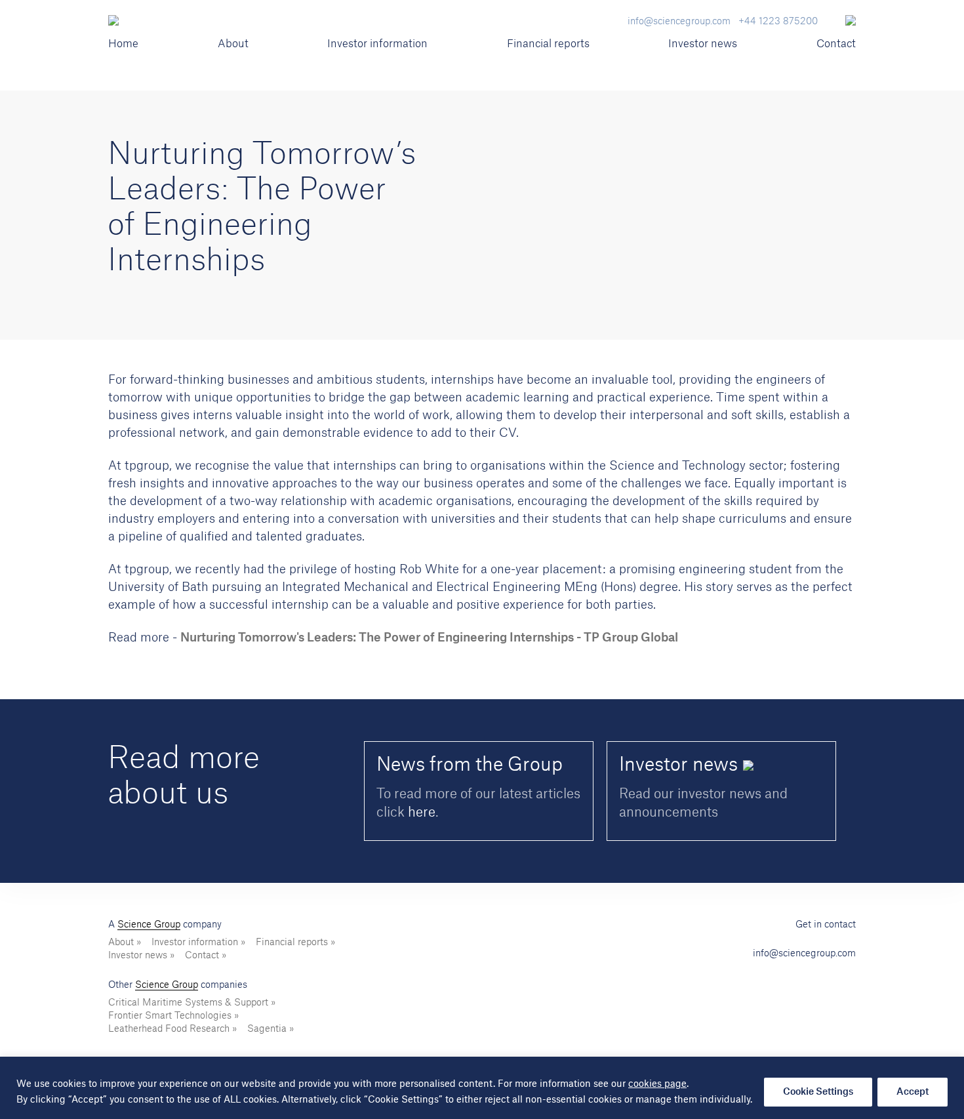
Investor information (377, 44)
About (233, 44)
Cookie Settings (818, 1092)
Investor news (702, 44)
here (421, 812)
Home (123, 44)
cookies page (657, 1084)
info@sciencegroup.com (804, 953)
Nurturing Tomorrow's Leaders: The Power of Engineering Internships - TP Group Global (429, 637)
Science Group (148, 924)
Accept (912, 1092)
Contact (836, 44)
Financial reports (548, 44)
